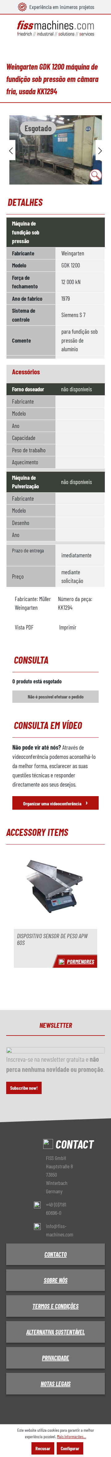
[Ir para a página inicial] (55, 28)
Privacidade (55, 1357)
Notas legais (56, 1383)
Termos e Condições (55, 1306)
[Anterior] (10, 150)
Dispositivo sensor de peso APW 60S (52, 939)
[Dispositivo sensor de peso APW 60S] (55, 890)
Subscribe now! (24, 1088)
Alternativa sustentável (55, 1332)
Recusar (42, 1448)
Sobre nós (56, 1280)
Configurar (70, 1448)
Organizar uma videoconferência (55, 802)
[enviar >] (100, 150)
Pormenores (80, 961)
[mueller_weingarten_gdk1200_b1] (55, 150)
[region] (55, 150)
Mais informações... (71, 1436)
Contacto (55, 1254)
